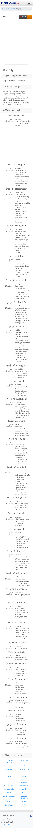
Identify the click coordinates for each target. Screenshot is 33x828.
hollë (24, 776)
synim (24, 802)
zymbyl (24, 805)
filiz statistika (24, 766)
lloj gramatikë (9, 785)
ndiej (24, 789)
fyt (24, 773)
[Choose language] (23, 17)
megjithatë (24, 785)
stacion (9, 802)
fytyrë (9, 776)
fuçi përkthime (24, 769)
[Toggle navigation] (29, 3)
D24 (3, 9)
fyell (8, 773)
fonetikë (9, 769)
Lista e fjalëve (10, 9)
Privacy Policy (5, 824)
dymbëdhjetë (24, 760)
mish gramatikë (9, 789)
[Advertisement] (16, 42)
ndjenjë (9, 792)
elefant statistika (9, 766)
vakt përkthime (9, 805)
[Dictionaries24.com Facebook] (31, 816)
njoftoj (24, 792)
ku (9, 780)
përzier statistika (9, 796)
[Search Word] (29, 17)
